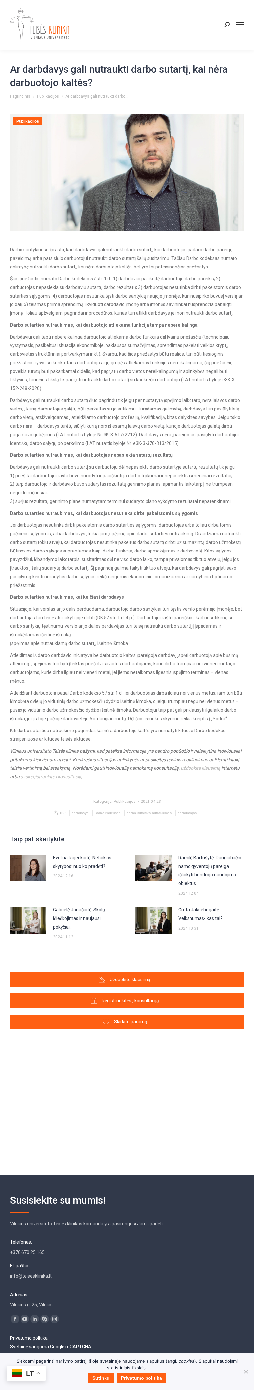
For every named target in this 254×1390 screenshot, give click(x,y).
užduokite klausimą (200, 768)
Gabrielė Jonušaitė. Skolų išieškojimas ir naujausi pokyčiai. (79, 918)
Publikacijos (27, 121)
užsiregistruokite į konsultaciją (51, 776)
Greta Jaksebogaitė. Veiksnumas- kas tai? (200, 914)
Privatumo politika (29, 1338)
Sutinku (101, 1378)
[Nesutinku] (245, 1371)
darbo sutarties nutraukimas (149, 813)
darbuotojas (187, 813)
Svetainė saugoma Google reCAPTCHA (50, 1346)
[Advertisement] (127, 1098)
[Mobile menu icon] (240, 25)
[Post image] (28, 868)
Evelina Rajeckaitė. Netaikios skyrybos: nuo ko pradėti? (82, 862)
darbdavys (80, 813)
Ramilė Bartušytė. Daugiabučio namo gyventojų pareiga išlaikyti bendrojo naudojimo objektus (209, 870)
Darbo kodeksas (108, 813)
